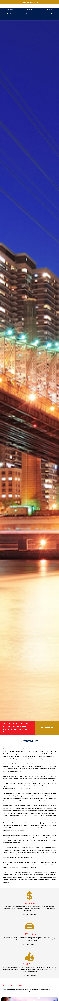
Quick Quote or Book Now (29, 2)
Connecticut (10, 9)
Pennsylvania (29, 14)
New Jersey (49, 9)
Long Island (29, 9)
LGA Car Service (7, 6)
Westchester (10, 18)
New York (9, 14)
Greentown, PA (17, 6)
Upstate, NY (49, 14)
